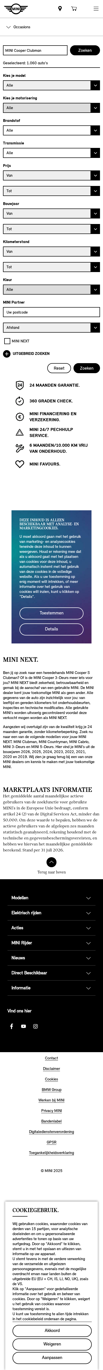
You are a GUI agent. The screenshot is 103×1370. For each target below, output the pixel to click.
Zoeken (87, 368)
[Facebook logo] (12, 1026)
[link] (60, 9)
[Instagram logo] (36, 1026)
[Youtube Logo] (24, 1026)
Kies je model (14, 75)
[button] (96, 9)
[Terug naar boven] (51, 862)
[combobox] (35, 50)
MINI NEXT (21, 341)
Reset (59, 368)
